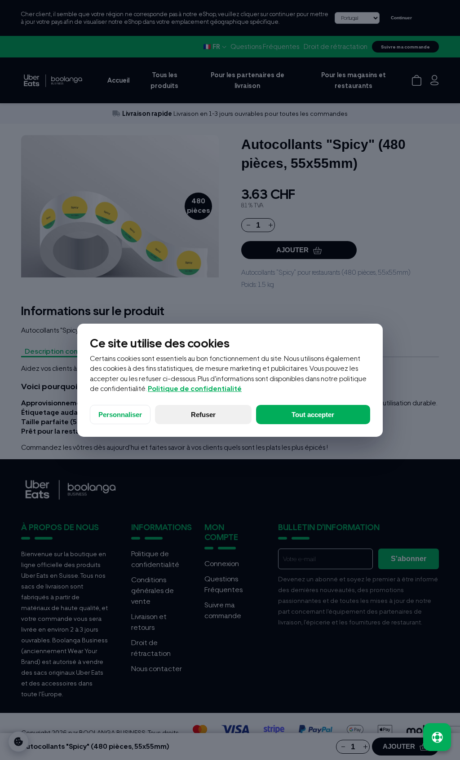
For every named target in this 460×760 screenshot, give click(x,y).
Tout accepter (313, 414)
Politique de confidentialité (195, 389)
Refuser (203, 414)
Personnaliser (120, 414)
